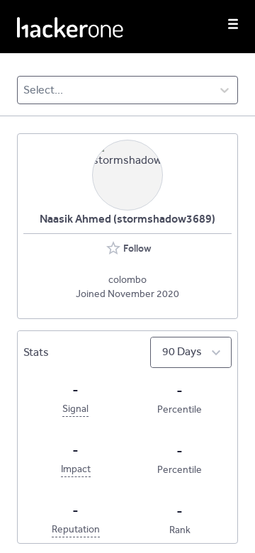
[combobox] (24, 90)
